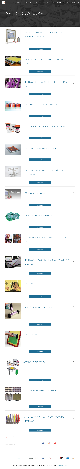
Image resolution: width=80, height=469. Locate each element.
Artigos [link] (59, 2)
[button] (78, 2)
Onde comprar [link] (37, 2)
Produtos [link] (26, 2)
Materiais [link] (45, 2)
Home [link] (19, 2)
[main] (40, 12)
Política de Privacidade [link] (69, 2)
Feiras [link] (53, 2)
